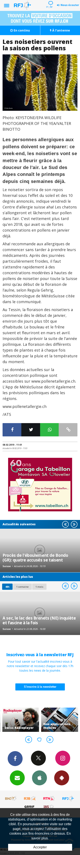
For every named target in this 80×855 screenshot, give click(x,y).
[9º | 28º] (50, 0)
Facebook (15, 758)
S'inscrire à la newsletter (40, 686)
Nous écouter (70, 5)
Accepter (40, 847)
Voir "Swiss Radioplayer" (20, 720)
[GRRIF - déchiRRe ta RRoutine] (30, 806)
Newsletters (17, 777)
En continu (21, 30)
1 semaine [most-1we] (22, 586)
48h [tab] (7, 586)
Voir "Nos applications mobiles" (59, 720)
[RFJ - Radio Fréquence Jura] (68, 798)
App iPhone (39, 777)
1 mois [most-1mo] (39, 586)
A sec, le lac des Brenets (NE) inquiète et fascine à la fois (39, 620)
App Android (61, 777)
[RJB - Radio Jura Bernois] (30, 798)
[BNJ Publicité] (11, 798)
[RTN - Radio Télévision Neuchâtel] (49, 798)
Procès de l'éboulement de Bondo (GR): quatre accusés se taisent (35, 558)
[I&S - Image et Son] (49, 806)
